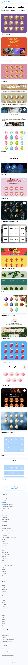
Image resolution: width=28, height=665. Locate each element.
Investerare (4, 515)
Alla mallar (4, 521)
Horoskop (4, 571)
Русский (4, 593)
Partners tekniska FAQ (7, 641)
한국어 (3, 623)
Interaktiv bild (5, 552)
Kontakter (4, 513)
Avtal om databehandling (8, 639)
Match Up (4, 541)
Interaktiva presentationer (8, 655)
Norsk (3, 610)
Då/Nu (3, 550)
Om (3, 510)
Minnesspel (4, 539)
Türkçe (3, 621)
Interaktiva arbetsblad (7, 528)
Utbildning (4, 498)
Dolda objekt (5, 560)
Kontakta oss (14, 488)
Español (4, 587)
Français (4, 591)
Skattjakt (4, 573)
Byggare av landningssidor (8, 530)
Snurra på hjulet (5, 543)
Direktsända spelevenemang (8, 533)
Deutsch (4, 595)
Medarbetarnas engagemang (9, 653)
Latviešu (4, 604)
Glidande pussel (5, 548)
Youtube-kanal (5, 519)
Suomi (3, 617)
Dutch (3, 606)
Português (4, 589)
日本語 (3, 625)
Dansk (3, 615)
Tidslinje (4, 556)
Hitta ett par (5, 558)
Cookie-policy (5, 637)
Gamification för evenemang (8, 648)
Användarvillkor (5, 633)
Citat (3, 578)
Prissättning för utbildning (8, 504)
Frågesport (4, 535)
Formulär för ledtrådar (7, 565)
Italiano (3, 598)
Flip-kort (4, 567)
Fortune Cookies (5, 554)
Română (4, 619)
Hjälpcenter (4, 517)
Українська (4, 602)
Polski (3, 600)
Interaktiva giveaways (7, 650)
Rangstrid (4, 575)
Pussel (3, 569)
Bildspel (4, 563)
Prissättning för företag (7, 506)
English (3, 585)
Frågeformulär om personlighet (9, 537)
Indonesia (4, 608)
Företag (4, 500)
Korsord (4, 545)
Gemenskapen (5, 508)
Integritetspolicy (5, 635)
